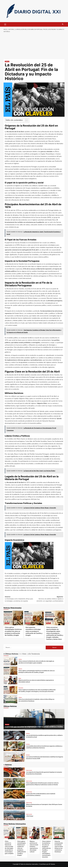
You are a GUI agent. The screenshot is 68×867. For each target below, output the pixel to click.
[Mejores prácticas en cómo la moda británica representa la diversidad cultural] (10, 682)
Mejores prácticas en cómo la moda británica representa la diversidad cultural (34, 846)
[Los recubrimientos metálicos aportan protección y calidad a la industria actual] (14, 735)
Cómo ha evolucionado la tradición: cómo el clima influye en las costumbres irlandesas (59, 846)
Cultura (20, 659)
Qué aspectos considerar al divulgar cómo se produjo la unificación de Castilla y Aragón (34, 631)
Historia (7, 61)
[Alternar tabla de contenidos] (26, 120)
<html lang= (29, 816)
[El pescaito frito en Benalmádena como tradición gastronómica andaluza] (14, 794)
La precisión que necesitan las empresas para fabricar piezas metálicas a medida (34, 727)
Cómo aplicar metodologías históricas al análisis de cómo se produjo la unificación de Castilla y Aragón (13, 631)
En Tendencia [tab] (34, 654)
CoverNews (42, 864)
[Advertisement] (34, 45)
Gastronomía (29, 770)
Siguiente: (50, 599)
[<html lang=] (14, 815)
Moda (19, 678)
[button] (5, 24)
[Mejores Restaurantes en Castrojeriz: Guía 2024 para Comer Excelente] (14, 804)
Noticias (7, 724)
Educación (20, 687)
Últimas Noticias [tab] (11, 654)
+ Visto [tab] (23, 654)
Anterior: (19, 599)
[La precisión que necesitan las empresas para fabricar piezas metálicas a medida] (34, 719)
